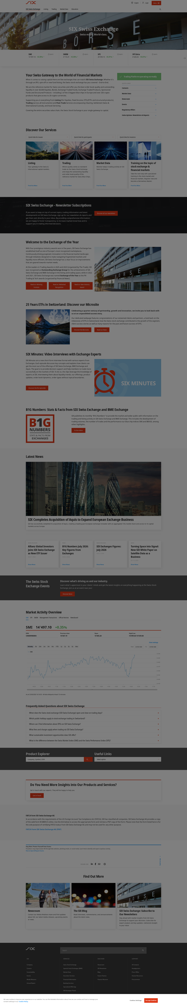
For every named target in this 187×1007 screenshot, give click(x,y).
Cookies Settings (136, 1000)
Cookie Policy (23, 1001)
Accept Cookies (151, 1000)
